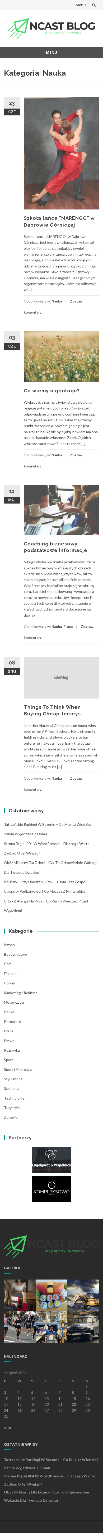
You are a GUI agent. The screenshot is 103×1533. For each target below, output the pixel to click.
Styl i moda (13, 1079)
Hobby (9, 983)
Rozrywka (12, 1050)
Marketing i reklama (21, 992)
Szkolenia (11, 1088)
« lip (7, 1427)
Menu (81, 4)
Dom (8, 963)
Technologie (14, 1098)
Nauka (57, 301)
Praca (68, 626)
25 (19, 1410)
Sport (8, 1059)
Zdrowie (11, 1117)
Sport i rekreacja (18, 1069)
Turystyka (12, 1107)
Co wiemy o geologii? (52, 390)
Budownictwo (15, 954)
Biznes (9, 945)
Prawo (9, 1040)
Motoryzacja (14, 1002)
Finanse (10, 973)
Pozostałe (12, 1021)
